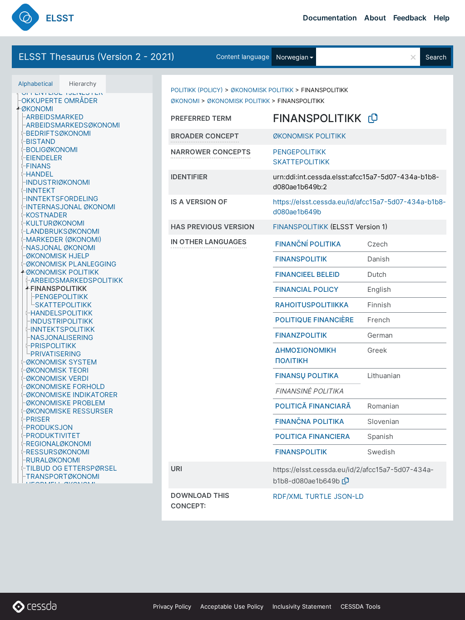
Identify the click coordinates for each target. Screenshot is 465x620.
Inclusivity (301, 606)
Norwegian (292, 57)
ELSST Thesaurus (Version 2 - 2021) (96, 56)
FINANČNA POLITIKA (309, 421)
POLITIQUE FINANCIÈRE (314, 319)
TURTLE (318, 496)
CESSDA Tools (361, 606)
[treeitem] (63, 101)
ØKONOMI (185, 100)
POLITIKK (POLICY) (197, 89)
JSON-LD (349, 496)
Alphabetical (35, 83)
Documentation (330, 17)
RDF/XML (288, 496)
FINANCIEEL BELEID (307, 274)
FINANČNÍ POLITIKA (308, 244)
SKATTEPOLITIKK (301, 161)
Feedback (409, 17)
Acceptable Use (231, 606)
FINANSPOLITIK (301, 259)
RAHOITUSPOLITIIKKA (312, 304)
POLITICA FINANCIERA (312, 436)
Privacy (172, 606)
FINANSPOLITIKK (300, 226)
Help (442, 17)
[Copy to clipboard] (372, 118)
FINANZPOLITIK (301, 335)
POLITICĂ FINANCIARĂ (313, 406)
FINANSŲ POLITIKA (307, 375)
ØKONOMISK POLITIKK (262, 89)
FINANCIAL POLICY (306, 289)
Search (435, 57)
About (375, 17)
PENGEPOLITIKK (299, 152)
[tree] (82, 288)
